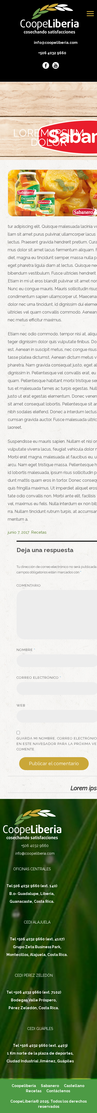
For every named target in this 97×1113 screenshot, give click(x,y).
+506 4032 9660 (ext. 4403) (44, 1045)
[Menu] (90, 13)
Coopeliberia (24, 1086)
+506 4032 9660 (52, 53)
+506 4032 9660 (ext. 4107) (40, 939)
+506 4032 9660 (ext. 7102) (37, 992)
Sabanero (50, 1086)
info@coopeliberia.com (52, 42)
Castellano (74, 1086)
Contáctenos (58, 1091)
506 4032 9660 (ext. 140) (35, 886)
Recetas (38, 532)
